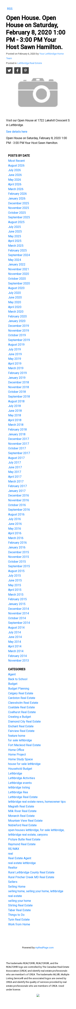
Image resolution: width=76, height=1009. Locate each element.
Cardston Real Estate (21, 698)
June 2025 (15, 231)
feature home (16, 735)
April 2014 (14, 646)
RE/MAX (13, 849)
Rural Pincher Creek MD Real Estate (31, 877)
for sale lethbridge (20, 740)
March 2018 (15, 424)
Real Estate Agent (19, 858)
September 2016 (19, 509)
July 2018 (14, 406)
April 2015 (14, 590)
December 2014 (18, 609)
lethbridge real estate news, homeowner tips (37, 801)
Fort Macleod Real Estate (24, 745)
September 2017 (19, 453)
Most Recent (16, 160)
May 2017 (14, 472)
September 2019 (19, 340)
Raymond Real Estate (22, 844)
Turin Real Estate (19, 919)
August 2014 (16, 627)
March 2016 (15, 538)
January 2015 (16, 604)
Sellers (12, 882)
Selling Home (16, 886)
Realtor (12, 867)
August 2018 (16, 401)
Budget (12, 684)
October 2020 (17, 278)
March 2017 (15, 481)
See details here (16, 131)
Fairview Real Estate (21, 731)
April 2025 (14, 241)
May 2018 (14, 415)
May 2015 (14, 585)
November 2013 (18, 660)
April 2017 (14, 476)
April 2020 (14, 307)
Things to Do (16, 915)
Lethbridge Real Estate (29, 63)
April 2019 (14, 363)
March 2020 (15, 311)
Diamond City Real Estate (24, 721)
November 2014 (18, 613)
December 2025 (18, 203)
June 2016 (15, 524)
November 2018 (18, 387)
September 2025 (19, 217)
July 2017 (14, 462)
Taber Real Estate (19, 910)
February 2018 (17, 429)
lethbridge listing (19, 787)
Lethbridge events (20, 783)
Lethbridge (15, 773)
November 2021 (18, 269)
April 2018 (14, 420)
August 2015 (16, 571)
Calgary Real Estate (20, 693)
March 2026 (15, 189)
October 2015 (17, 561)
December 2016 (18, 495)
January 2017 (16, 491)
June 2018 (15, 410)
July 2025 (14, 227)
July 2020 (14, 293)
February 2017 (17, 486)
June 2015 (15, 580)
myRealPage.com (44, 947)
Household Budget (20, 768)
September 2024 (19, 255)
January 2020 (16, 321)
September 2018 (19, 396)
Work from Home (19, 924)
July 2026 (14, 170)
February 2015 (17, 599)
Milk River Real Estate (22, 811)
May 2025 (14, 236)
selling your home (19, 901)
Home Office (16, 750)
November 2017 (18, 443)
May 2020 (14, 302)
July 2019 (14, 349)
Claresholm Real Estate (23, 702)
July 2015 (14, 575)
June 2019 (15, 354)
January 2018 (16, 434)
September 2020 (19, 283)
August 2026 (16, 165)
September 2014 (19, 623)
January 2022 (16, 264)
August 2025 (16, 222)
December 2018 (18, 382)
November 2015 (18, 557)
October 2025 (17, 212)
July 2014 (14, 632)
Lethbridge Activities (21, 778)
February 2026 (17, 193)
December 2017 (18, 439)
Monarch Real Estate (21, 816)
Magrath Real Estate (21, 806)
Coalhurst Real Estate (22, 712)
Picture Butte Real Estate (24, 839)
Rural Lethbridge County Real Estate (31, 872)
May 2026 (14, 179)
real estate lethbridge (22, 863)
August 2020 (16, 288)
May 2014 (14, 641)
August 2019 (16, 344)
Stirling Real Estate (20, 905)
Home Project (17, 754)
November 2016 (18, 500)
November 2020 (18, 274)
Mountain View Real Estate (25, 820)
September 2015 (19, 566)
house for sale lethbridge (24, 764)
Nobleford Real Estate (22, 825)
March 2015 (15, 594)
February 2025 (17, 250)
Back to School (17, 679)
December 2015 (18, 552)
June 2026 (15, 175)
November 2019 (18, 330)
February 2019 (17, 373)
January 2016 (16, 547)
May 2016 (14, 528)
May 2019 (14, 359)
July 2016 (14, 519)
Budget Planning (18, 688)
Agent (12, 674)
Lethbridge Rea (18, 792)
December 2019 (18, 326)
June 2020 (15, 297)
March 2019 (15, 368)
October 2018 (17, 392)
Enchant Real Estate (21, 726)
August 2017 (16, 458)
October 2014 (17, 618)
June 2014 (15, 637)
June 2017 (15, 467)
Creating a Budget (19, 716)
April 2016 (14, 533)
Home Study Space (20, 759)
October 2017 (17, 448)
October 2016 (17, 505)
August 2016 (16, 514)
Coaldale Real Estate (21, 707)
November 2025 (18, 208)
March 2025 (15, 245)
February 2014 (17, 656)
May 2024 (14, 260)
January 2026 (16, 198)
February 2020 (17, 316)
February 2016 (17, 542)
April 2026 (14, 184)
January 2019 (16, 378)
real (10, 853)
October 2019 (17, 335)
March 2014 (15, 651)
